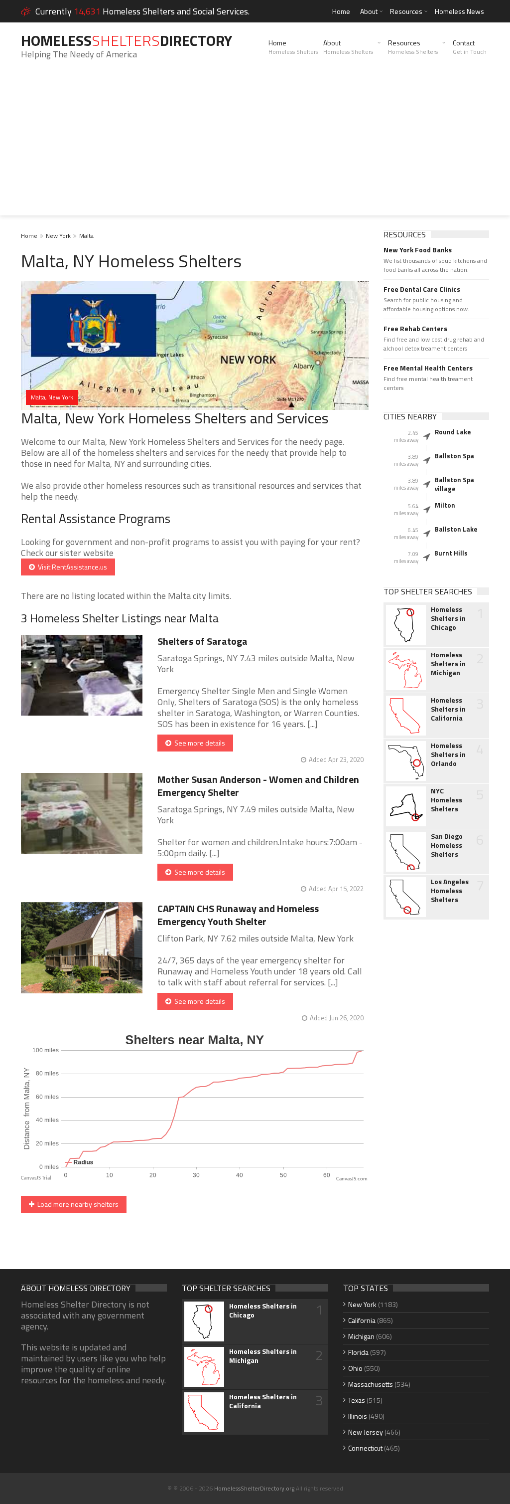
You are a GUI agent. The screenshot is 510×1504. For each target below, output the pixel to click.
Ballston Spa (454, 455)
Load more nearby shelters (76, 1204)
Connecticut (365, 1448)
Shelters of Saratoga (202, 641)
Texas (356, 1400)
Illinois (357, 1416)
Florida (358, 1352)
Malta (86, 235)
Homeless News (459, 11)
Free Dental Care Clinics (421, 289)
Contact (470, 46)
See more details (198, 743)
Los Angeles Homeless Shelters (450, 890)
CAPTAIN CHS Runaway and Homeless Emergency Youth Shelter (238, 915)
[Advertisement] (255, 145)
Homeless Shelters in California (448, 709)
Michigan (361, 1336)
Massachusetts (370, 1384)
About (369, 11)
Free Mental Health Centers (428, 368)
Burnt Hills (451, 553)
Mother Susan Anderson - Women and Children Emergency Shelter (258, 785)
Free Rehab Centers (415, 328)
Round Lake (453, 431)
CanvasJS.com (352, 1179)
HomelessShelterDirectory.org (254, 1488)
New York (58, 235)
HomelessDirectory (126, 40)
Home (341, 11)
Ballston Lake (456, 529)
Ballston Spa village (454, 484)
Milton (445, 505)
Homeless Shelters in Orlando (448, 754)
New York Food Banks (417, 249)
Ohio (355, 1368)
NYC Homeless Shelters (446, 799)
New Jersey (365, 1432)
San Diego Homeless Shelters (447, 845)
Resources (406, 11)
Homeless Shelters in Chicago (448, 618)
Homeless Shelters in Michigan (448, 663)
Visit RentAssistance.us (71, 567)
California (362, 1320)
